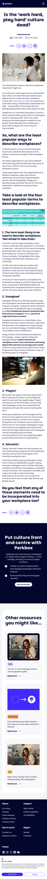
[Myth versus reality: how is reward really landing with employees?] (23, 754)
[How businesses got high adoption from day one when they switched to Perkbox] (23, 699)
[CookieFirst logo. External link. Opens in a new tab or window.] (2, 859)
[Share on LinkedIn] (35, 46)
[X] (11, 852)
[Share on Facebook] (24, 46)
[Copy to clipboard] (19, 46)
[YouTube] (18, 852)
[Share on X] (30, 46)
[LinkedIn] (3, 852)
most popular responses (23, 101)
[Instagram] (7, 852)
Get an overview (23, 584)
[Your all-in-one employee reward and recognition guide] (23, 647)
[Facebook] (14, 852)
